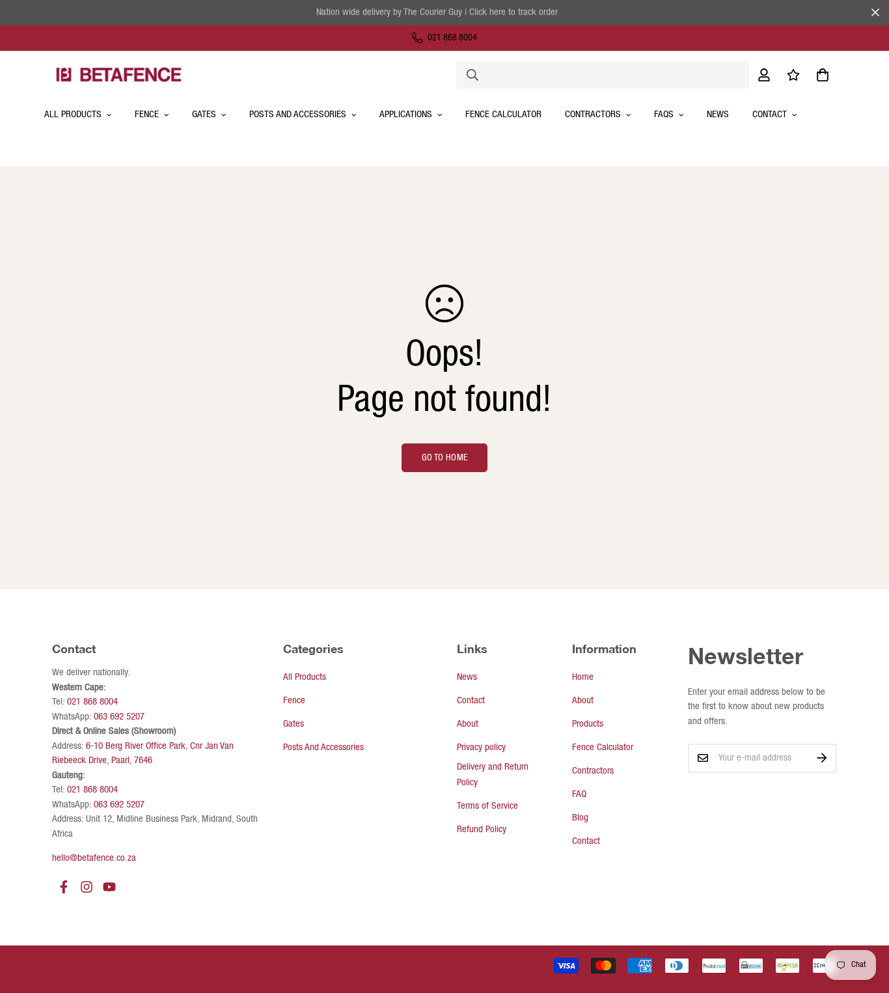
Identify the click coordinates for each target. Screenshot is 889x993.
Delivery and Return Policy (492, 774)
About (467, 724)
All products (73, 114)
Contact (769, 114)
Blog (580, 817)
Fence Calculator (503, 114)
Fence (147, 114)
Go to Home (445, 458)
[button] (820, 74)
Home (583, 677)
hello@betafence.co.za (94, 858)
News (718, 114)
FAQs (664, 114)
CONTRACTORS (593, 114)
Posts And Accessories (297, 114)
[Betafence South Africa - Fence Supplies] (118, 74)
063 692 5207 (119, 716)
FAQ (579, 794)
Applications (405, 114)
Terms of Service (487, 806)
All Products (304, 677)
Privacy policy (481, 747)
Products (587, 724)
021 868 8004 (92, 701)
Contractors (593, 771)
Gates (204, 114)
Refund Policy (481, 829)
